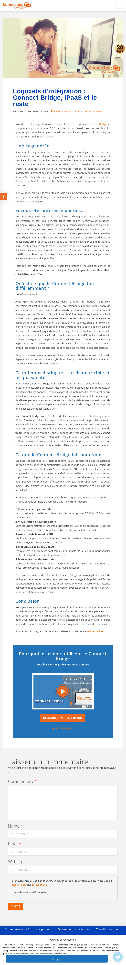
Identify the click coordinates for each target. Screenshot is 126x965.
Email (14, 844)
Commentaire (22, 781)
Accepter (57, 959)
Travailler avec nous (108, 929)
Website (15, 861)
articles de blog (95, 631)
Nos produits (44, 929)
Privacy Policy (18, 884)
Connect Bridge (97, 124)
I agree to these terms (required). (29, 891)
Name (15, 826)
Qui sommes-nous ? (17, 929)
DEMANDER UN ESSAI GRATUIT (62, 718)
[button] (119, 5)
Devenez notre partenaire (74, 929)
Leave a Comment (93, 111)
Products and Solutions (66, 111)
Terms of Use (39, 884)
